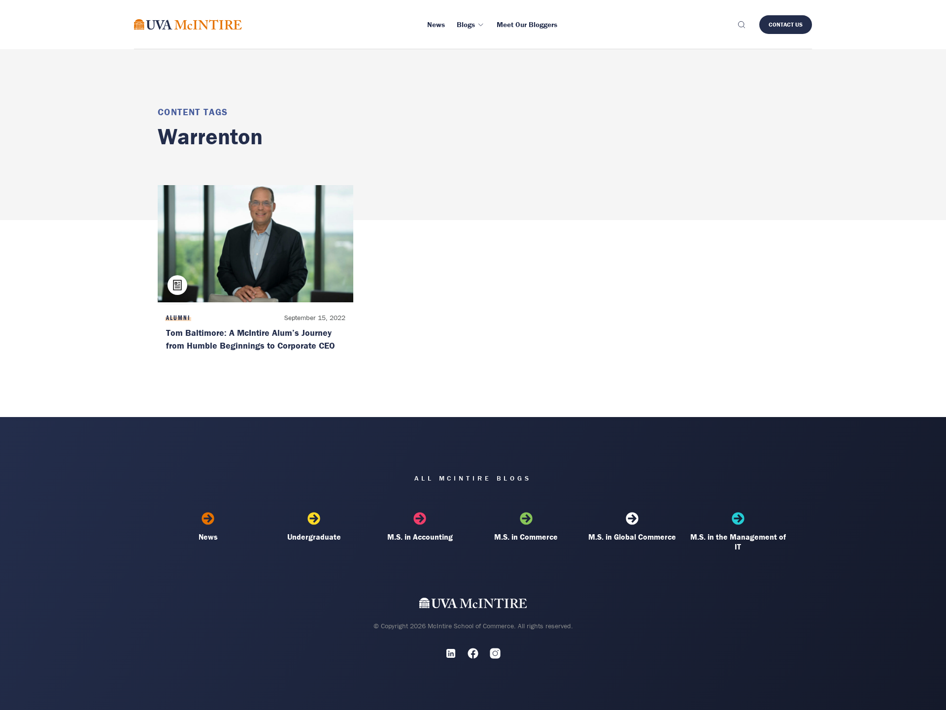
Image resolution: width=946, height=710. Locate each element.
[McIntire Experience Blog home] (188, 24)
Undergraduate (314, 537)
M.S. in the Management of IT (738, 541)
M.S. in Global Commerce (632, 537)
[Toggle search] (741, 25)
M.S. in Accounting (420, 537)
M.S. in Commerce (526, 537)
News (208, 537)
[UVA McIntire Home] (473, 605)
